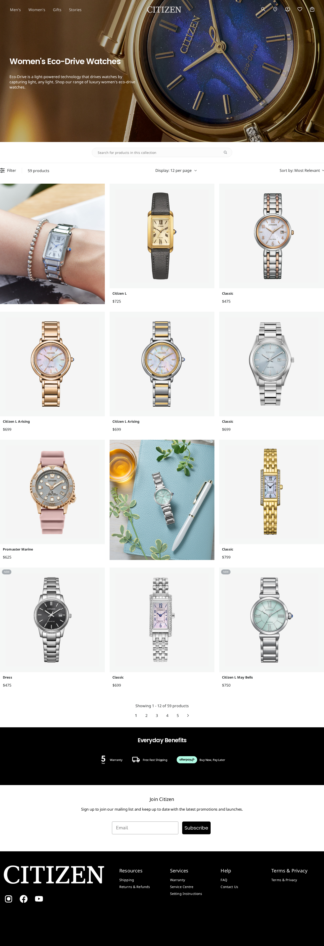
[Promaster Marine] (52, 492)
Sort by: (300, 170)
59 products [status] (38, 170)
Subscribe (196, 828)
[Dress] (52, 619)
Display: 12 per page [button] (173, 170)
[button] (263, 9)
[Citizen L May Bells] (271, 619)
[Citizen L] (162, 236)
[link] (287, 9)
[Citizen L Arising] (52, 364)
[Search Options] (227, 152)
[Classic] (271, 236)
